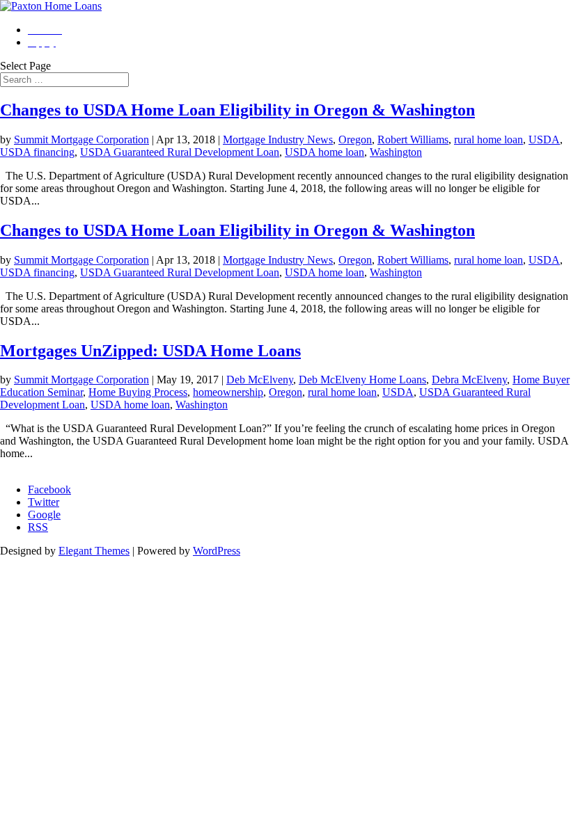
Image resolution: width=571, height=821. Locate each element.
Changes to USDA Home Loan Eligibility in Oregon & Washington (237, 110)
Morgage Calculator (44, 466)
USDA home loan (324, 152)
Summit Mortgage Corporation (81, 139)
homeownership (228, 392)
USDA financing (37, 152)
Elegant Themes (94, 551)
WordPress (216, 551)
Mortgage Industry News (278, 139)
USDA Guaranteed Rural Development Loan (179, 152)
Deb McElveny (259, 379)
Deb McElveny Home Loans (362, 379)
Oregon (355, 139)
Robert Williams (412, 139)
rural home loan (488, 139)
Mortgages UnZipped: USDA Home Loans (150, 351)
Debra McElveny (469, 379)
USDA (544, 139)
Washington (396, 152)
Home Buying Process (137, 392)
